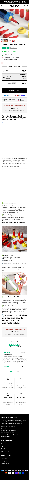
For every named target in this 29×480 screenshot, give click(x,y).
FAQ (2, 446)
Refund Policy (4, 461)
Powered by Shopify (17, 478)
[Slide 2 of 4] (6, 40)
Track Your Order (5, 451)
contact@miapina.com (9, 426)
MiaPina (12, 478)
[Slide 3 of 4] (9, 40)
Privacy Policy (4, 458)
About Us (3, 448)
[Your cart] (27, 5)
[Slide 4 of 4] (13, 40)
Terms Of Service (5, 466)
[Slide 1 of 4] (2, 40)
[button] (14, 71)
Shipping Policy (5, 463)
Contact (3, 443)
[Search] (24, 5)
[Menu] (1, 5)
